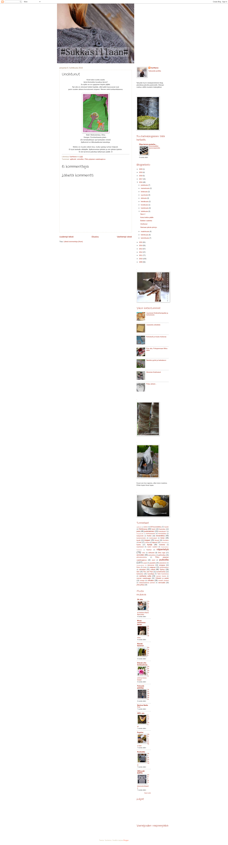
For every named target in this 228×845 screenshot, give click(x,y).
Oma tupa (161, 553)
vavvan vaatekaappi (144, 578)
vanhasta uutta (145, 576)
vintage (142, 580)
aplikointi (73, 159)
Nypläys (149, 549)
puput (145, 563)
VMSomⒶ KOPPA (141, 772)
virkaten (151, 580)
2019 (141, 172)
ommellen (80, 159)
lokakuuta (144, 192)
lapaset (154, 542)
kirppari (147, 540)
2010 (141, 259)
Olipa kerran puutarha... (148, 144)
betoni (146, 527)
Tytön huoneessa (163, 574)
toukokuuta (145, 208)
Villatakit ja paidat (162, 578)
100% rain (140, 713)
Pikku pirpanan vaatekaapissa (95, 159)
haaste (166, 527)
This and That (148, 572)
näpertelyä (163, 549)
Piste (138, 707)
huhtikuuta (144, 211)
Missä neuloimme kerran (141, 622)
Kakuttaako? (162, 531)
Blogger (125, 840)
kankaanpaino (150, 533)
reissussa (150, 565)
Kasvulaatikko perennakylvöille (154, 147)
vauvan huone (161, 576)
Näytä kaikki (147, 793)
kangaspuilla (140, 533)
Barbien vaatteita (146, 221)
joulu (138, 531)
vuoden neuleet (163, 580)
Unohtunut (143, 224)
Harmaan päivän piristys (148, 227)
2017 (141, 179)
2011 (141, 255)
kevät (138, 540)
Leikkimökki (164, 542)
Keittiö (149, 536)
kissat (157, 540)
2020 (141, 169)
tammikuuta (145, 238)
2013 (141, 249)
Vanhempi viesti (124, 237)
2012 (141, 252)
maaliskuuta (145, 231)
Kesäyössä (148, 651)
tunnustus (140, 574)
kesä (162, 538)
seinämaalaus (164, 567)
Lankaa (147, 542)
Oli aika (140, 599)
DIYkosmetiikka (155, 527)
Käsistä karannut (140, 645)
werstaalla (161, 583)
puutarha (153, 563)
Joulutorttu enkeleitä (153, 325)
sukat (153, 569)
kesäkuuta (144, 205)
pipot (153, 560)
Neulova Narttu (142, 705)
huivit (153, 529)
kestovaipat (153, 538)
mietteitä (162, 545)
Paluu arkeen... (151, 384)
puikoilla (164, 559)
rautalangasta (140, 565)
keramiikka (160, 536)
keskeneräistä (141, 538)
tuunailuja (150, 574)
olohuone (151, 553)
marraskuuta (145, 188)
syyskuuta (144, 195)
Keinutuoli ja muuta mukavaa (156, 337)
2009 (141, 262)
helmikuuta (145, 235)
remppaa (162, 565)
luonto (139, 545)
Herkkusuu (143, 529)
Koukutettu (141, 752)
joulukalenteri (149, 531)
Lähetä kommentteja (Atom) (73, 241)
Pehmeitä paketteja (140, 687)
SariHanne (154, 68)
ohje (143, 552)
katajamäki (140, 536)
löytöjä (149, 545)
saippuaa (152, 567)
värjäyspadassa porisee (147, 582)
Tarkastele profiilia (154, 71)
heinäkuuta (145, 201)
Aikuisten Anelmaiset (153, 372)
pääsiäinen (162, 563)
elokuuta (144, 198)
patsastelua (152, 555)
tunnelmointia (160, 572)
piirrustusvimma (142, 557)
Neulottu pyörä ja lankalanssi (156, 360)
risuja (145, 567)
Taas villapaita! (148, 694)
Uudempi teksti (66, 237)
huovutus (162, 529)
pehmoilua (161, 555)
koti (140, 542)
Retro (138, 567)
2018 (141, 176)
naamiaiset (140, 547)
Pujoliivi (140, 732)
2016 (141, 182)
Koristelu (166, 540)
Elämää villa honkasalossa (142, 664)
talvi (138, 572)
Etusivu (95, 237)
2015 (141, 242)
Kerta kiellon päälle (146, 217)
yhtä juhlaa (140, 585)
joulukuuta (144, 185)
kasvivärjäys (162, 533)
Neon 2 (142, 214)
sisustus (142, 569)
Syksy (162, 569)
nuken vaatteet (152, 547)
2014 (141, 245)
